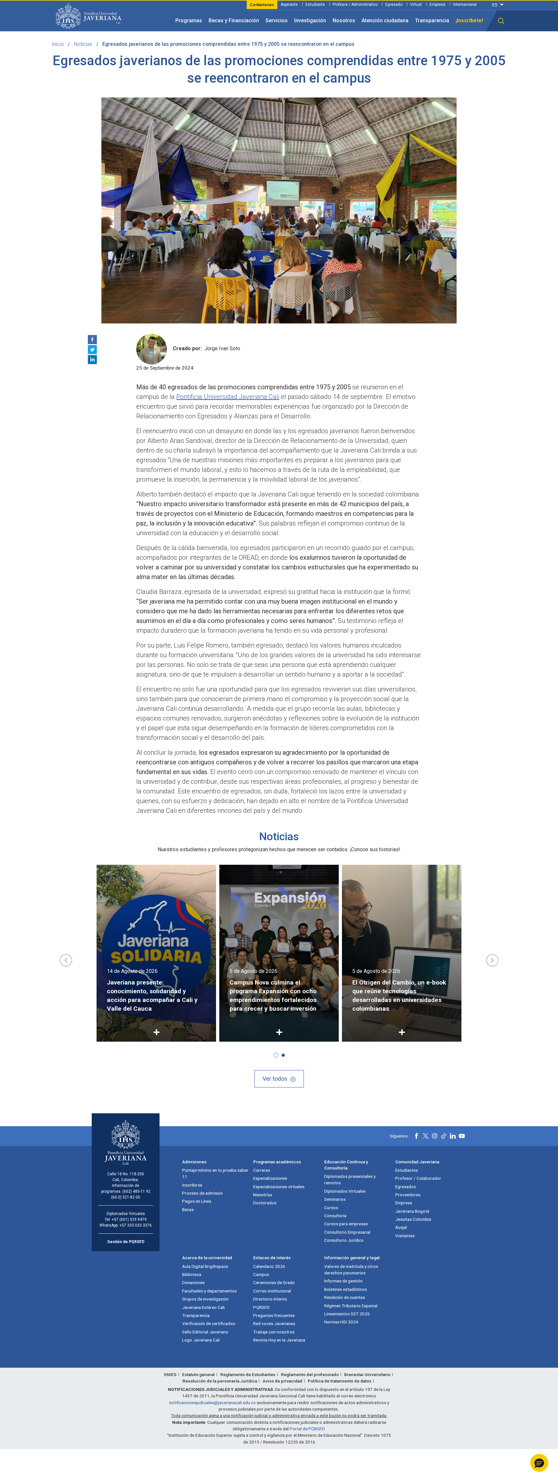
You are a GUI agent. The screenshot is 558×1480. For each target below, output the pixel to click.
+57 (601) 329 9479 (129, 1219)
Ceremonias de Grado (274, 1282)
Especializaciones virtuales (279, 1186)
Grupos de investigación (205, 1298)
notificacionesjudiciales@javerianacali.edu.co (212, 1402)
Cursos (331, 1207)
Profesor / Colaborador (418, 1178)
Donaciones (193, 1282)
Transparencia (432, 20)
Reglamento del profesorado (310, 1374)
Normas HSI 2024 (341, 1321)
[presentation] (65, 960)
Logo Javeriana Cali (201, 1339)
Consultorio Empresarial (347, 1232)
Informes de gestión (343, 1280)
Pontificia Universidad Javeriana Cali (227, 397)
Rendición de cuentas (344, 1297)
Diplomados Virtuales (345, 1191)
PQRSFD (261, 1307)
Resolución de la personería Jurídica (219, 1380)
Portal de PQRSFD (307, 1428)
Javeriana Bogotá (412, 1211)
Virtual (416, 4)
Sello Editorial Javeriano (205, 1331)
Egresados (405, 1186)
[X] (92, 349)
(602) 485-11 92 (136, 1191)
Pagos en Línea (196, 1201)
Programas (188, 20)
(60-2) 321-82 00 (125, 1197)
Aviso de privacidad (282, 1380)
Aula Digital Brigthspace (205, 1266)
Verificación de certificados (208, 1323)
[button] (501, 21)
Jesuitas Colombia (413, 1219)
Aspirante (289, 4)
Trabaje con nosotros (273, 1331)
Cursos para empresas (346, 1223)
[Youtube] (462, 1136)
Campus (261, 1274)
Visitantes (405, 1235)
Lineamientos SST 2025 (347, 1313)
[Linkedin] (92, 359)
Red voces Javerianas (274, 1323)
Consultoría (335, 1215)
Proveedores (407, 1194)
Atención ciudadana (385, 20)
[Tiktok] (444, 1136)
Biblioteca (191, 1274)
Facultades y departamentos (209, 1290)
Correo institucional (272, 1290)
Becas (188, 1209)
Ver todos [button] (275, 1078)
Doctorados (264, 1202)
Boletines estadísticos (345, 1289)
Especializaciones (270, 1178)
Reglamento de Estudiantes (247, 1374)
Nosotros (344, 20)
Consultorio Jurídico (344, 1240)
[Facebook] (92, 339)
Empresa (437, 4)
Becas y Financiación (234, 20)
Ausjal (401, 1227)
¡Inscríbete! (469, 20)
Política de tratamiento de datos (339, 1380)
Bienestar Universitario (367, 1374)
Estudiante (315, 4)
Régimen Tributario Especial (350, 1305)
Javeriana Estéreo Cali (203, 1307)
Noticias (83, 44)
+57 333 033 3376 (135, 1225)
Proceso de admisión (202, 1193)
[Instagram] (435, 1136)
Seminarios (335, 1199)
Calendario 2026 (269, 1266)
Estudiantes (406, 1170)
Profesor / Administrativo (355, 4)
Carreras (261, 1170)
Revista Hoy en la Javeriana (279, 1339)
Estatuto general (198, 1374)
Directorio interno (270, 1298)
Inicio (58, 44)
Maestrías (262, 1194)
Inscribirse (192, 1185)
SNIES (170, 1374)
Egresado (393, 4)
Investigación (310, 20)
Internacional (465, 4)
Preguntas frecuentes (274, 1315)
